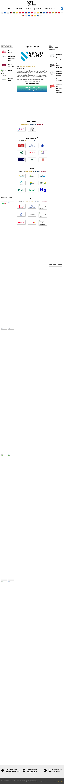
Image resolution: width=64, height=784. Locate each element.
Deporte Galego (32, 89)
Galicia (30, 66)
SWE (35, 16)
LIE (59, 13)
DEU (32, 13)
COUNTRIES (29, 8)
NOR (29, 16)
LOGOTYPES (9, 8)
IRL (53, 13)
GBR (50, 13)
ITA (56, 13)
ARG (2, 13)
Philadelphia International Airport (11, 58)
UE (38, 16)
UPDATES (38, 8)
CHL (23, 13)
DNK (35, 13)
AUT (8, 13)
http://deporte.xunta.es (32, 83)
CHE (20, 13)
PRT (32, 16)
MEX (23, 16)
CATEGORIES (19, 8)
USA (41, 16)
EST (41, 13)
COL (29, 13)
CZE (26, 13)
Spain (33, 66)
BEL (11, 13)
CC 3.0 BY (60, 781)
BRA (17, 13)
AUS (5, 13)
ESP (38, 13)
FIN (44, 13)
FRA (47, 13)
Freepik (39, 781)
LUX (62, 13)
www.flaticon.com (47, 781)
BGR (14, 13)
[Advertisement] (32, 32)
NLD (26, 16)
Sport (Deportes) (24, 66)
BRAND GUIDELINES (49, 8)
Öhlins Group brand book (59, 65)
